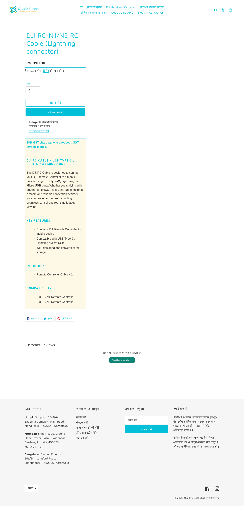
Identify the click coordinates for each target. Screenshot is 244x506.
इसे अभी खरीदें (55, 112)
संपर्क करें (81, 417)
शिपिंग (46, 70)
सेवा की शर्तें (82, 437)
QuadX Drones (191, 497)
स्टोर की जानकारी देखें (39, 131)
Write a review (122, 360)
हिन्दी (30, 488)
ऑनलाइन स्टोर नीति (86, 432)
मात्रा (28, 83)
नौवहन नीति (82, 422)
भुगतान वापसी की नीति (87, 427)
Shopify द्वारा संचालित (209, 497)
